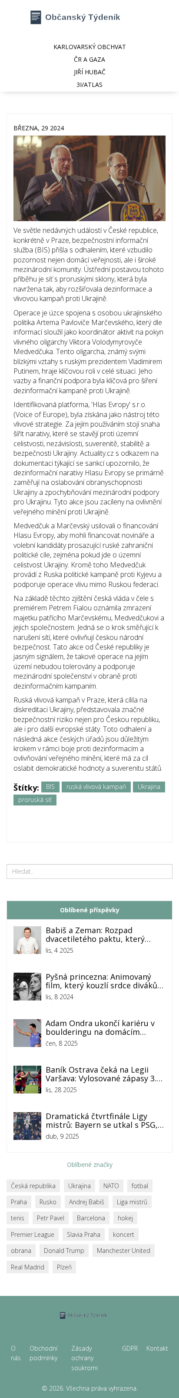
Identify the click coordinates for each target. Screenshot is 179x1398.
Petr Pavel (50, 1218)
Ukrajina (149, 786)
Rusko (48, 1202)
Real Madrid (27, 1267)
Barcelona (91, 1218)
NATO (111, 1186)
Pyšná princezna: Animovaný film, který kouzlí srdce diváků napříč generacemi (101, 981)
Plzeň (64, 1267)
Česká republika (33, 1186)
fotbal (140, 1186)
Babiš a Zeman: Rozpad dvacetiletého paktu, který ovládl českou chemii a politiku (103, 935)
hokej (125, 1218)
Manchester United (123, 1250)
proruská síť (35, 799)
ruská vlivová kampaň (96, 786)
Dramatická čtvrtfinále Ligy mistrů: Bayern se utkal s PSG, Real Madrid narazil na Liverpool (102, 1121)
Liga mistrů (132, 1202)
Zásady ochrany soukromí (84, 1358)
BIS (50, 786)
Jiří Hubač (90, 72)
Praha (19, 1202)
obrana (21, 1250)
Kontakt (157, 1348)
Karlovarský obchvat (89, 47)
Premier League (32, 1234)
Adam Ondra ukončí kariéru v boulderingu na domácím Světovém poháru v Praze (100, 1028)
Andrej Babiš (86, 1202)
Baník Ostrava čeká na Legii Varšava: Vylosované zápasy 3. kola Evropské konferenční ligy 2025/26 (103, 1074)
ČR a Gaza (89, 59)
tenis (17, 1218)
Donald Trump (64, 1250)
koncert (123, 1234)
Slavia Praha (83, 1234)
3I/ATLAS (89, 84)
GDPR (130, 1348)
